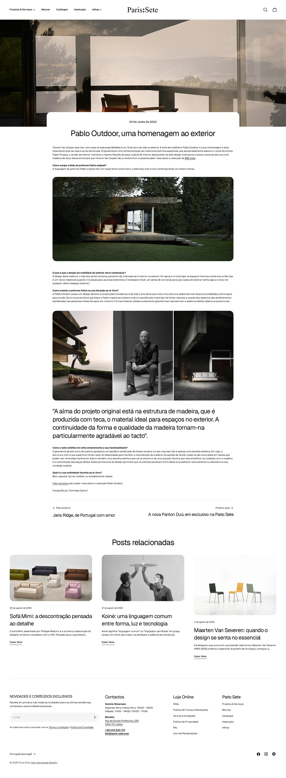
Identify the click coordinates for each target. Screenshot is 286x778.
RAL (175, 727)
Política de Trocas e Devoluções (190, 710)
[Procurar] (265, 10)
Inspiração (228, 721)
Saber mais (16, 642)
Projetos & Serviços (233, 704)
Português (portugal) (21, 754)
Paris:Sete (24, 762)
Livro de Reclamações (185, 733)
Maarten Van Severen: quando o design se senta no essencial (231, 634)
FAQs (176, 704)
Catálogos (227, 715)
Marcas (226, 710)
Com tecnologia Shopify (44, 762)
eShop (225, 727)
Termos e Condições (58, 727)
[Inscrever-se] (95, 717)
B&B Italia (190, 158)
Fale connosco (60, 483)
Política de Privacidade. (82, 727)
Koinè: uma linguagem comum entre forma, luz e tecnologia (137, 620)
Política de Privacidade (185, 721)
